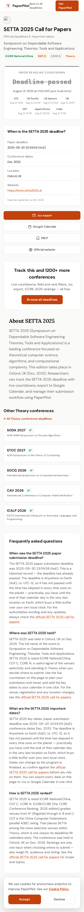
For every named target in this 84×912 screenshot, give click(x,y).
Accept (24, 899)
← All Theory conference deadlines (28, 419)
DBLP (44, 238)
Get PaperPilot (65, 6)
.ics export (44, 215)
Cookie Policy (59, 889)
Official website (44, 250)
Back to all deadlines (36, 6)
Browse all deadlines (42, 300)
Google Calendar (44, 227)
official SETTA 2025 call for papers (46, 697)
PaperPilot (21, 6)
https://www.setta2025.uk (24, 190)
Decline (59, 899)
